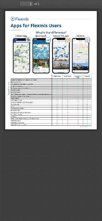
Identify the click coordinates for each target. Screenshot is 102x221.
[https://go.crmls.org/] (19, 19)
